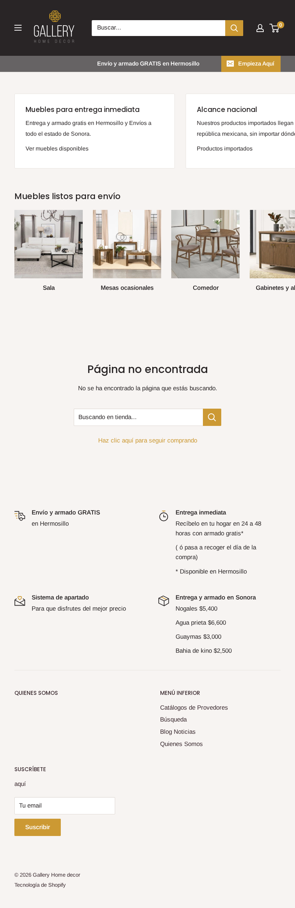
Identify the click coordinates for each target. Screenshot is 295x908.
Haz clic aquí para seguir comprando (147, 440)
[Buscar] (234, 28)
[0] (274, 28)
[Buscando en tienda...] (212, 417)
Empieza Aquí (256, 63)
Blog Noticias (178, 731)
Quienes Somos (181, 744)
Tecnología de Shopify (40, 885)
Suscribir (37, 827)
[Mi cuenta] (260, 28)
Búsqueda (173, 719)
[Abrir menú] (18, 28)
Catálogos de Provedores (194, 707)
